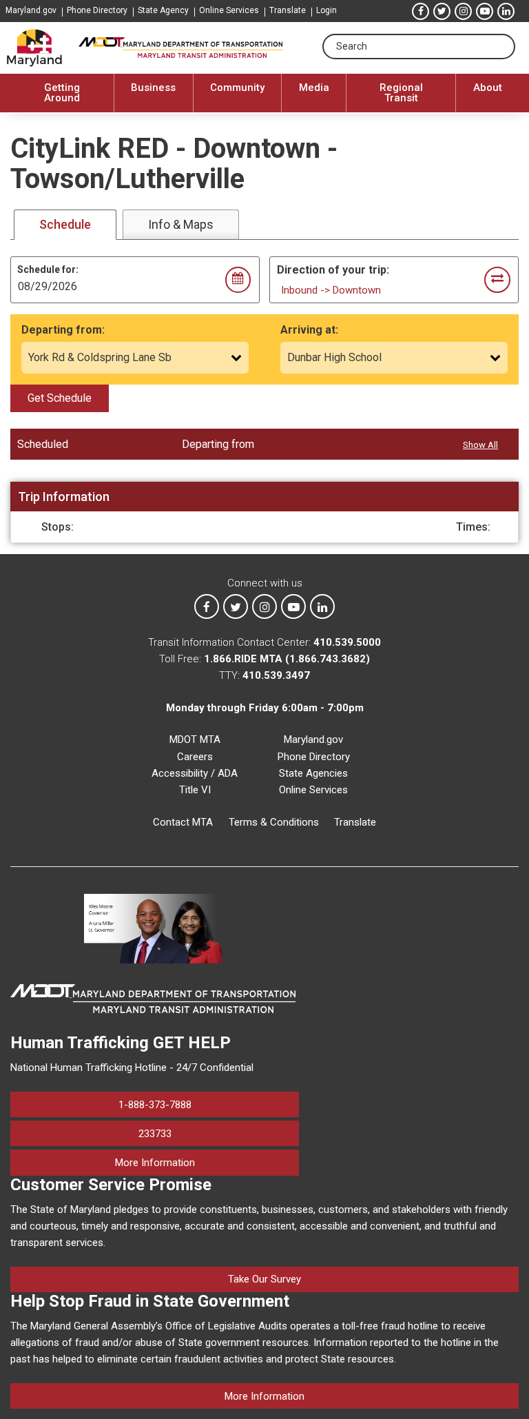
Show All (480, 445)
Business (153, 87)
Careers (195, 757)
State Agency (163, 10)
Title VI (195, 790)
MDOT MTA (194, 739)
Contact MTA (183, 822)
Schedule (65, 224)
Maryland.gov (31, 10)
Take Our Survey (264, 1279)
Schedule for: (48, 269)
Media (314, 87)
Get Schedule (60, 398)
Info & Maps (181, 224)
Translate (287, 10)
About (487, 87)
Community (237, 87)
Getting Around (62, 92)
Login (326, 10)
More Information (207, 1162)
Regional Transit (401, 92)
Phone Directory (97, 10)
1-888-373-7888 (154, 1105)
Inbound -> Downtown (331, 290)
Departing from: (63, 329)
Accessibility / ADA (195, 773)
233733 (155, 1133)
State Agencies (313, 773)
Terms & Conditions (274, 822)
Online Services (229, 10)
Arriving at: (309, 329)
